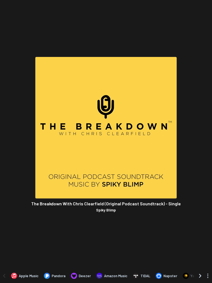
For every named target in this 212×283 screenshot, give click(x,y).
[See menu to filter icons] (207, 276)
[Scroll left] (4, 276)
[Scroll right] (200, 276)
